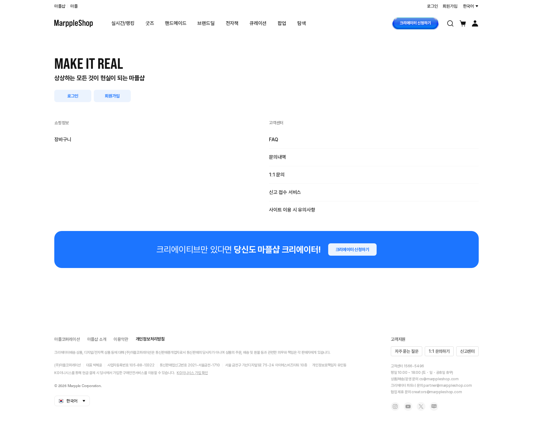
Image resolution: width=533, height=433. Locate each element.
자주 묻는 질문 (406, 351)
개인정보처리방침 (150, 338)
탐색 (301, 23)
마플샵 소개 (96, 339)
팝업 (282, 23)
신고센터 (467, 351)
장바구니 (62, 139)
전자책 (232, 23)
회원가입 (112, 95)
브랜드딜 (205, 23)
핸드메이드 (175, 23)
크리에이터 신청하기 (415, 23)
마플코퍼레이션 (67, 339)
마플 (74, 6)
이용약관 (121, 339)
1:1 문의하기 (439, 351)
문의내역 (277, 157)
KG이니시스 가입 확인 (192, 373)
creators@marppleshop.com (436, 392)
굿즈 (150, 23)
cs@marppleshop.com (439, 379)
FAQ (273, 139)
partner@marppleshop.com (448, 385)
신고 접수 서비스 (285, 192)
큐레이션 (258, 23)
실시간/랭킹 (122, 23)
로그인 (72, 95)
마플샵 (59, 6)
